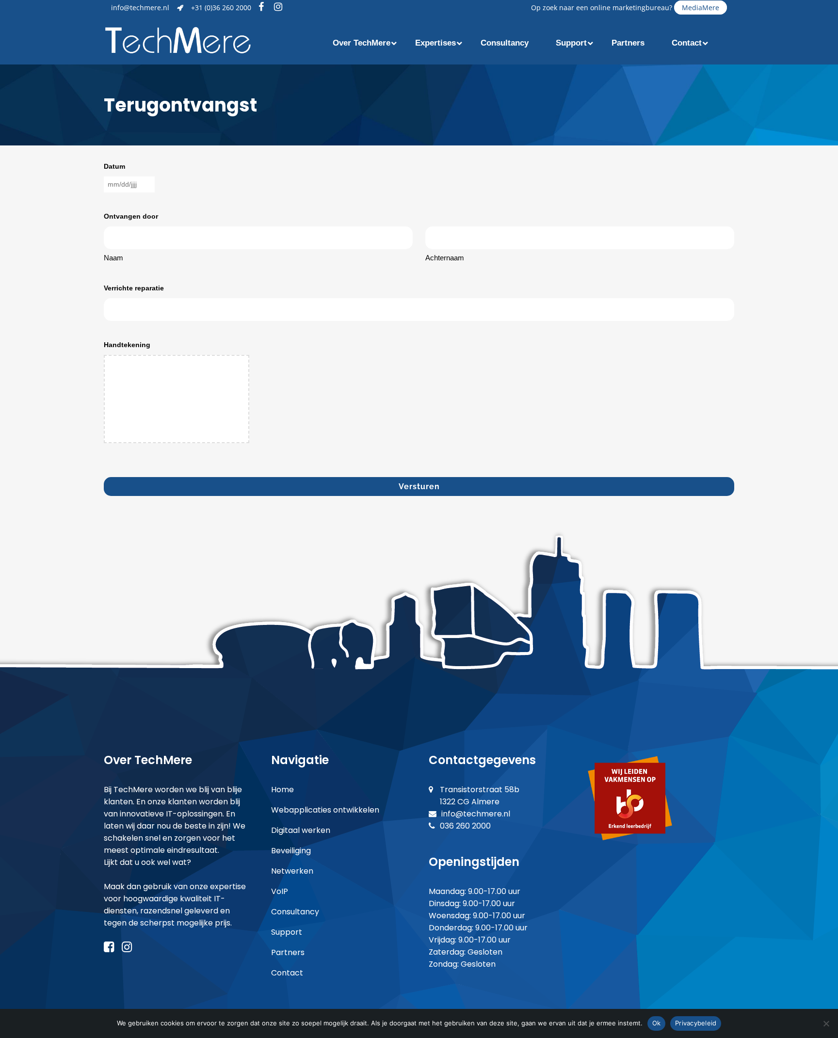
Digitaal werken (300, 830)
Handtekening (127, 345)
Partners (288, 952)
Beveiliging (291, 850)
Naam (113, 258)
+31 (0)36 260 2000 (221, 7)
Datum (114, 166)
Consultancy (295, 911)
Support (286, 932)
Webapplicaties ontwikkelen (325, 809)
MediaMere (700, 7)
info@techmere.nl (140, 7)
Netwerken (292, 871)
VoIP (279, 891)
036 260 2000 (465, 825)
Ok (656, 1023)
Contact (287, 972)
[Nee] (826, 1023)
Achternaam (444, 258)
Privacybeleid (695, 1023)
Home (282, 789)
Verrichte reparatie (134, 288)
